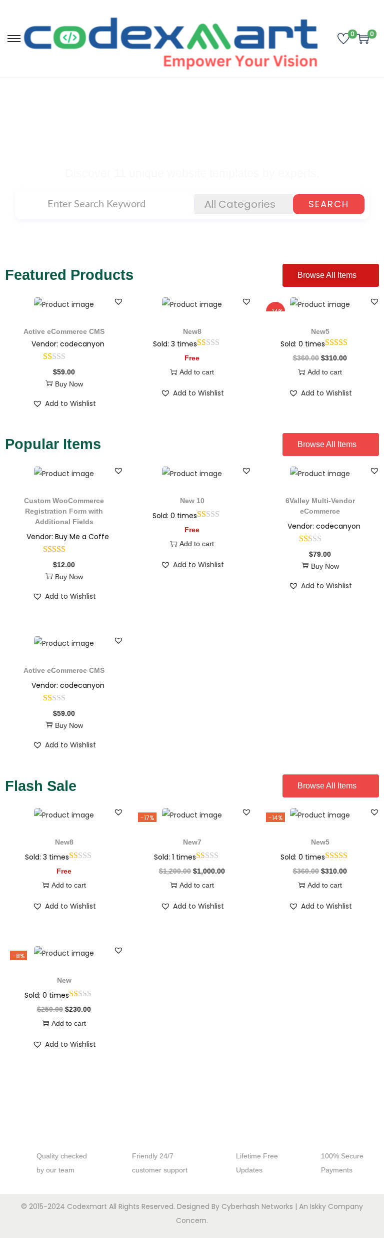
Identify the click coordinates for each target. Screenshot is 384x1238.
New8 (192, 331)
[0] (344, 39)
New (64, 980)
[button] (118, 301)
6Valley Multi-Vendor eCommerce (320, 506)
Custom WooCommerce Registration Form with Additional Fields (64, 511)
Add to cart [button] (197, 372)
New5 (320, 331)
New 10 (192, 501)
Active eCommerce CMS (64, 331)
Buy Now (69, 384)
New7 (192, 842)
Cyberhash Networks (257, 1206)
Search (328, 204)
